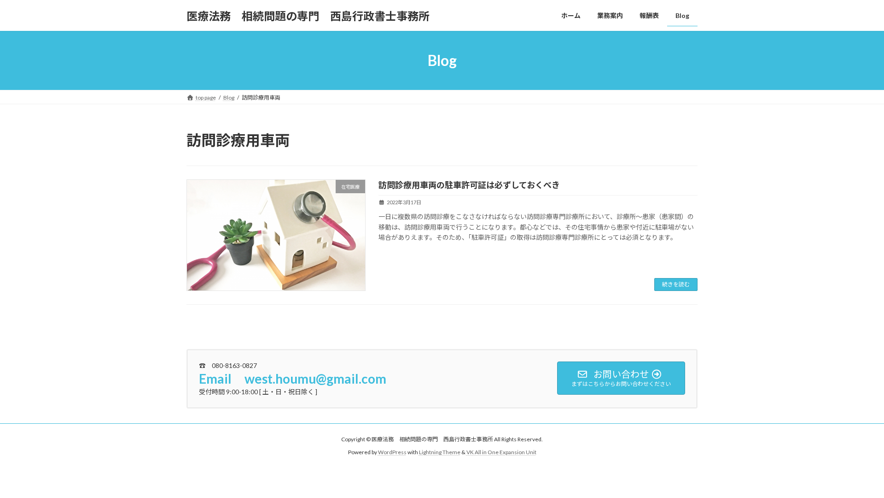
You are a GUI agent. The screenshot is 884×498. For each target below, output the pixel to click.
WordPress (392, 452)
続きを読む (676, 284)
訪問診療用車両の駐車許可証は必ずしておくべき (469, 185)
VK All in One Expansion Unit (501, 452)
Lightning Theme (439, 452)
